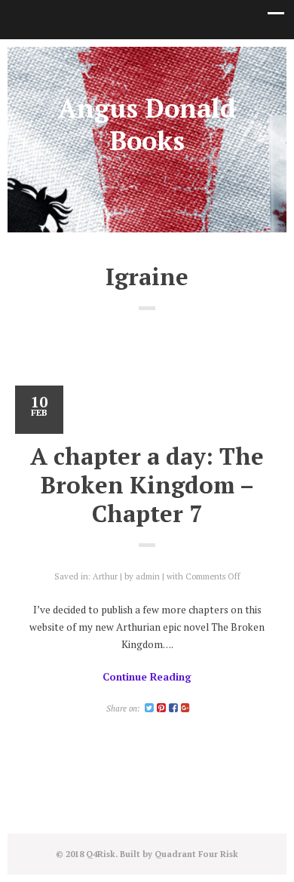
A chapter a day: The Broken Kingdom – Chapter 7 (147, 485)
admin (148, 576)
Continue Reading (147, 677)
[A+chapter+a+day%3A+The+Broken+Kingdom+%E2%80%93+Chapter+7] (149, 708)
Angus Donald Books (147, 124)
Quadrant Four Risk (196, 853)
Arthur (105, 576)
